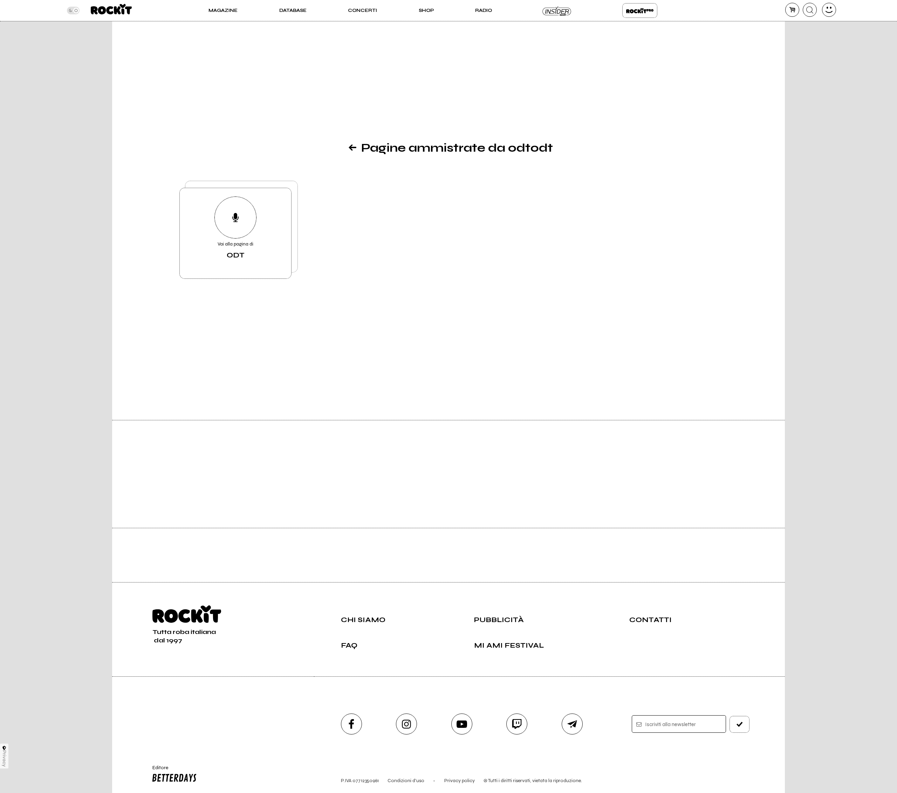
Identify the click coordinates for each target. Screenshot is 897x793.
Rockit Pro (639, 10)
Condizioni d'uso (406, 781)
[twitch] (516, 724)
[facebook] (351, 724)
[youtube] (461, 724)
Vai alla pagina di (235, 250)
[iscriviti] (740, 724)
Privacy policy (459, 781)
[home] (111, 10)
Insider (557, 11)
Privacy (4, 758)
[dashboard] (829, 10)
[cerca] (810, 10)
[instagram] (406, 724)
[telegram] (572, 724)
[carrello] (792, 10)
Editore (157, 770)
